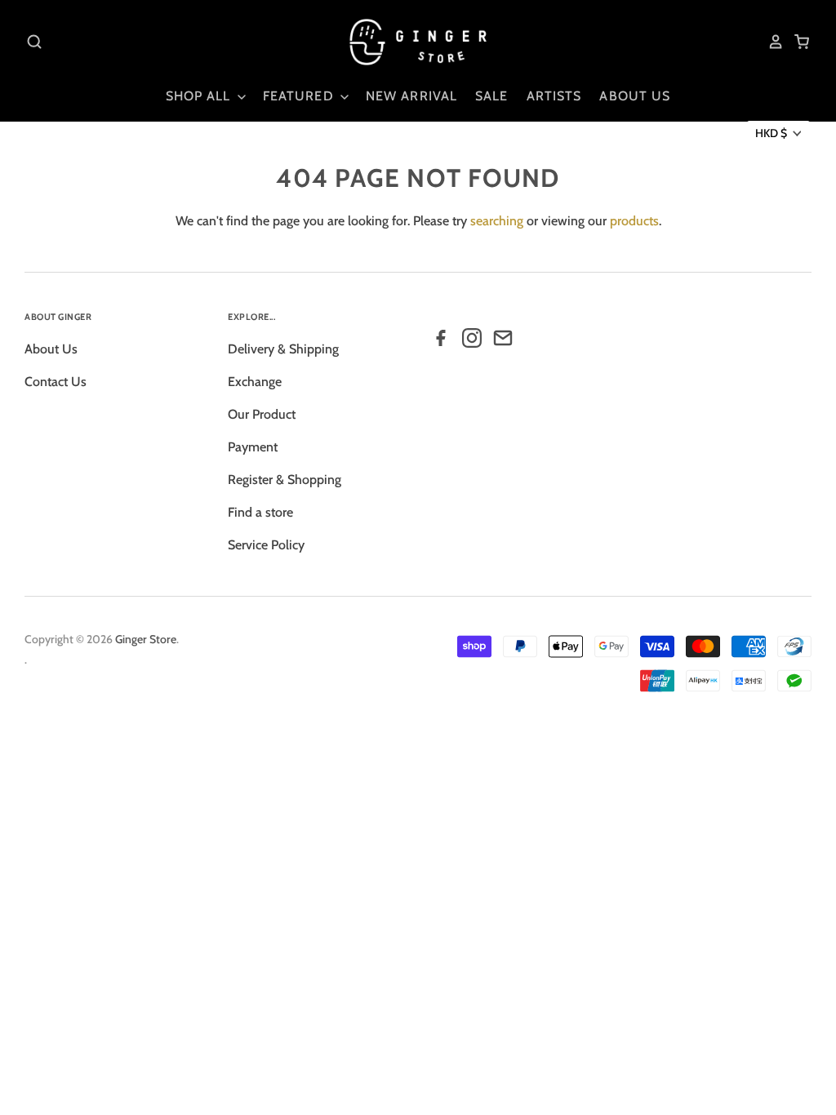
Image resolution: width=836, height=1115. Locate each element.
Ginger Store (145, 639)
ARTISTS (554, 96)
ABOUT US (634, 96)
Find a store (260, 512)
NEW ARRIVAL (411, 96)
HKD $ (771, 133)
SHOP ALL (200, 96)
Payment (253, 447)
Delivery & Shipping (283, 349)
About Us (51, 349)
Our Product (262, 414)
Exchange (255, 381)
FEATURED (300, 96)
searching (496, 221)
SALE (491, 96)
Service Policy (266, 545)
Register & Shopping (284, 479)
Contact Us (55, 381)
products (634, 221)
